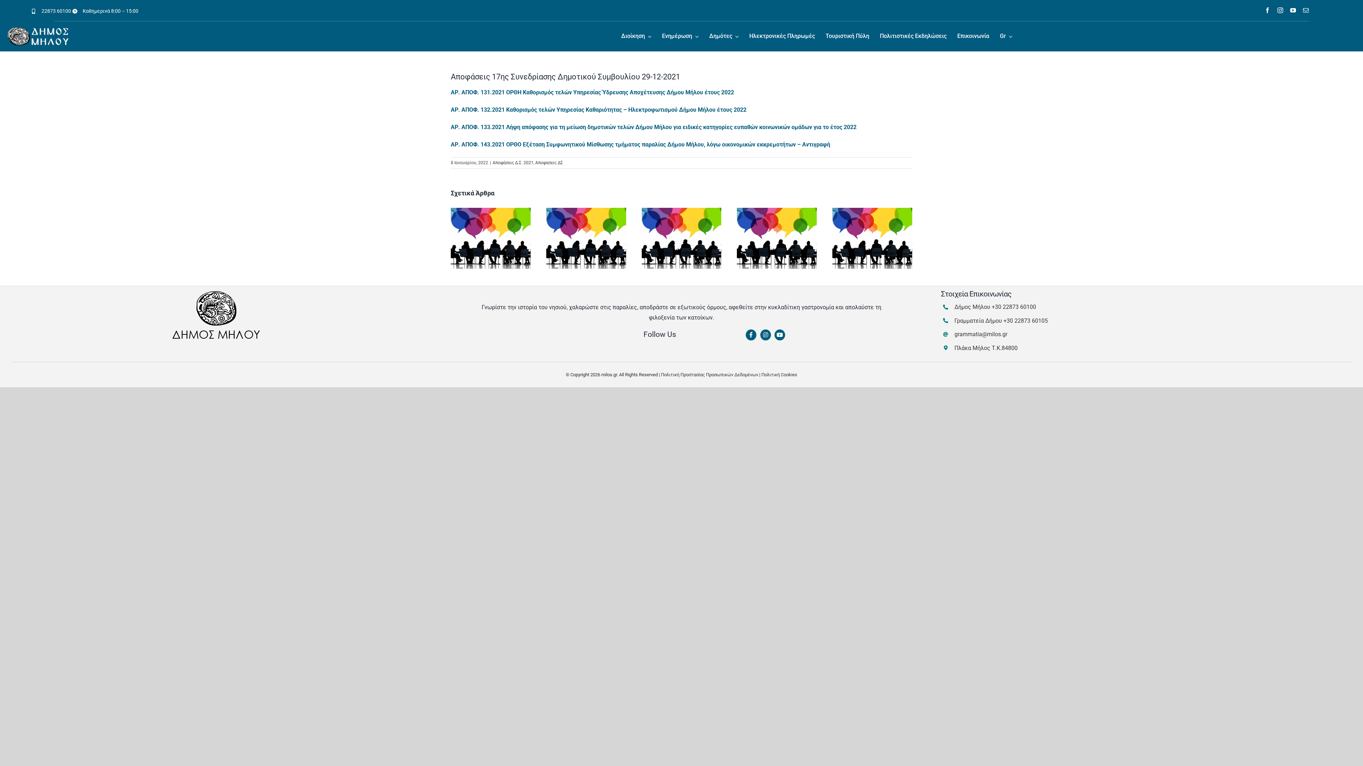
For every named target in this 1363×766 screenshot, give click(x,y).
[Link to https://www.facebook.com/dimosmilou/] (751, 335)
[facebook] (1267, 10)
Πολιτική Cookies (779, 374)
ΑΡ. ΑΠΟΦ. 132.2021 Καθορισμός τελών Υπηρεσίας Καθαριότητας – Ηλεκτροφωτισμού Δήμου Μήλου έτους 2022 (598, 109)
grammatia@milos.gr (980, 334)
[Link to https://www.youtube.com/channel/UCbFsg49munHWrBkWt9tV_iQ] (779, 335)
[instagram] (1280, 10)
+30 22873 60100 (1014, 307)
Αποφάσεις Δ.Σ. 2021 (513, 162)
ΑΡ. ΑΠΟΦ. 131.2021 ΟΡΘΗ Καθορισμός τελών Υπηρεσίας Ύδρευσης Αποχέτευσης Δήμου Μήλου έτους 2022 (592, 92)
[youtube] (1293, 10)
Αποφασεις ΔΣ (549, 162)
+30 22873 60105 (1025, 320)
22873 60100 (56, 11)
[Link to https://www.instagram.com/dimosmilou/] (765, 335)
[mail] (1306, 10)
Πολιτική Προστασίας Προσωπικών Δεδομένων (709, 374)
